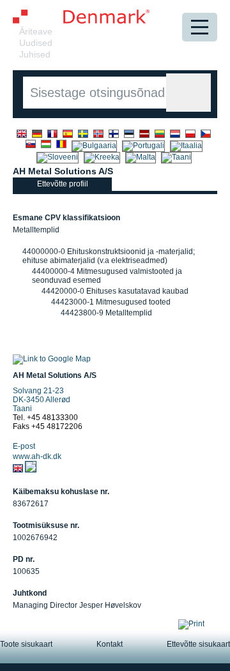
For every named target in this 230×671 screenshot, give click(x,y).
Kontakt (109, 644)
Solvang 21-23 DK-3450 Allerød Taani (41, 399)
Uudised (35, 43)
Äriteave (35, 31)
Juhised (34, 54)
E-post (24, 446)
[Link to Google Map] (52, 358)
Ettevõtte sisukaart (198, 644)
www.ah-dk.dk (37, 456)
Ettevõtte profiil (62, 183)
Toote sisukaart (26, 644)
